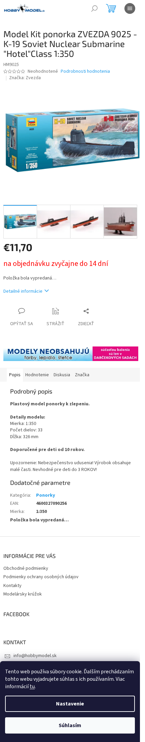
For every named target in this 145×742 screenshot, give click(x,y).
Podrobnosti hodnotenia (85, 71)
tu (32, 686)
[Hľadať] (94, 8)
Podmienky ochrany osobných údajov (41, 577)
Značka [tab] (82, 375)
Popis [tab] (15, 375)
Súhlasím (70, 725)
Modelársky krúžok (22, 594)
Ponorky (45, 495)
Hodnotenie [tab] (37, 375)
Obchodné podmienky (25, 568)
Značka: (25, 77)
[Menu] (130, 8)
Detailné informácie (22, 291)
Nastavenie (70, 703)
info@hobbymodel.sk (35, 655)
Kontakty (12, 585)
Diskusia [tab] (62, 375)
